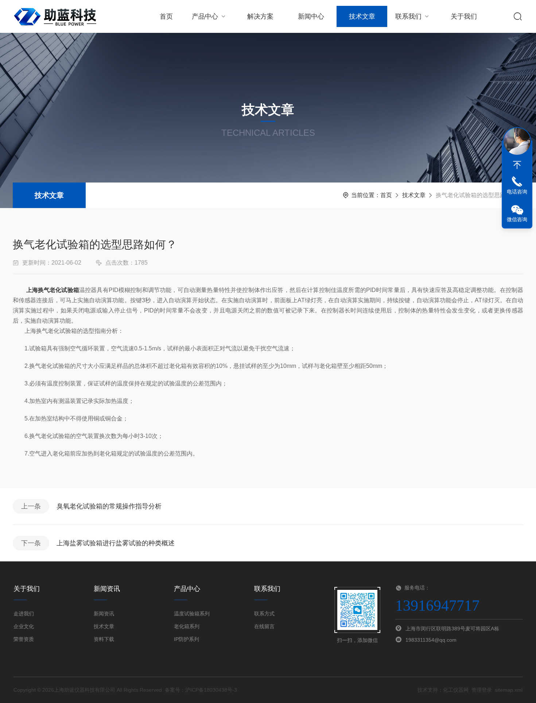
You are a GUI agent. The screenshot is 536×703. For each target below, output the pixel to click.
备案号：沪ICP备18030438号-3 (201, 690)
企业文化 (23, 626)
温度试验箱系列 (192, 613)
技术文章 (362, 16)
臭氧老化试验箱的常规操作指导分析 (109, 506)
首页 (166, 16)
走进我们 (23, 613)
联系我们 (408, 16)
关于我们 (464, 16)
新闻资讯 (104, 613)
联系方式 (264, 613)
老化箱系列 (186, 626)
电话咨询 (517, 192)
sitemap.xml (509, 690)
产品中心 (205, 16)
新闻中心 (311, 16)
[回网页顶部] (517, 165)
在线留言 (264, 626)
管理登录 (481, 690)
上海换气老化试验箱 (52, 290)
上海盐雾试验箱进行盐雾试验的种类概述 (116, 543)
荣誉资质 (23, 639)
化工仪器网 (456, 690)
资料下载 (104, 639)
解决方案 (260, 16)
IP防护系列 (186, 639)
